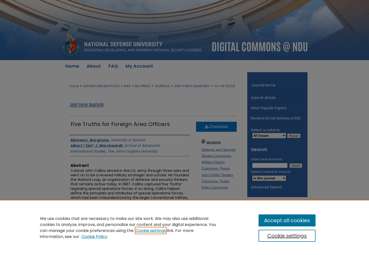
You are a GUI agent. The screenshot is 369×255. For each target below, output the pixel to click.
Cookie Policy (94, 236)
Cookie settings (151, 230)
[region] (184, 227)
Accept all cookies (287, 220)
